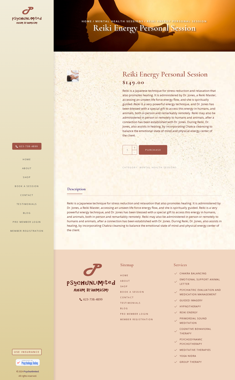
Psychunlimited (31, 371)
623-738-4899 (93, 299)
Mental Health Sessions (158, 167)
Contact (127, 297)
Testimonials (130, 302)
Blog (124, 308)
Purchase (153, 149)
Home (124, 275)
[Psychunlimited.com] (27, 363)
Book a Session (132, 291)
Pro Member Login (134, 313)
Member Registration (136, 319)
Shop (124, 286)
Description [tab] (76, 189)
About (125, 280)
